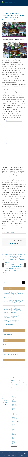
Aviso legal (4, 452)
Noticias (12, 232)
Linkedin (4, 402)
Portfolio (21, 375)
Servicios (21, 373)
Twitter (4, 398)
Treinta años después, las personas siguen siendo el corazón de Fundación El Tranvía (13, 316)
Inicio (21, 371)
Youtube (4, 400)
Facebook (5, 396)
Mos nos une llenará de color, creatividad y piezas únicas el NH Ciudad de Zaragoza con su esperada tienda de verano (14, 322)
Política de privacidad (12, 452)
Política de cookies (22, 452)
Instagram (5, 404)
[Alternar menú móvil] (25, 2)
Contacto (22, 382)
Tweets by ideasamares (10, 354)
